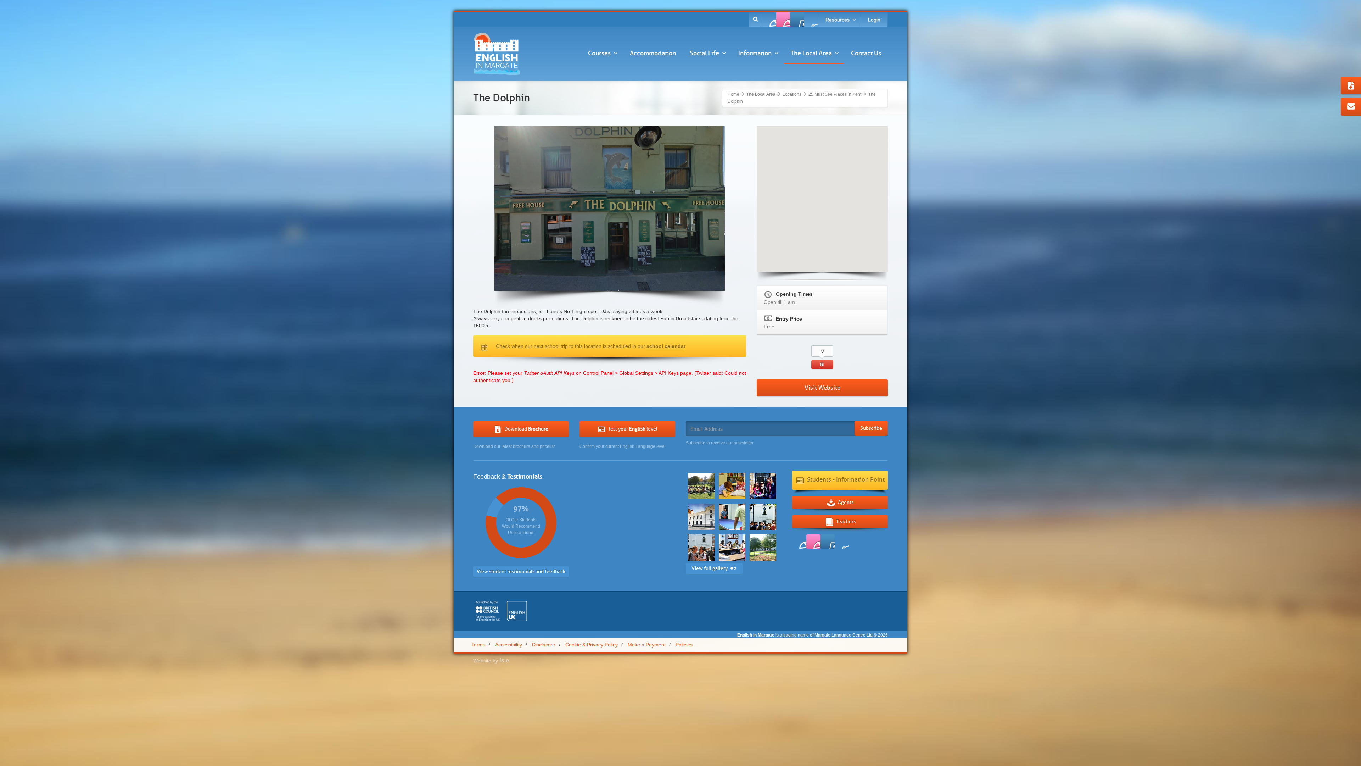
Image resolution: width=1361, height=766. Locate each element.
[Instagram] (811, 19)
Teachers (846, 521)
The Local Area (811, 53)
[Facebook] (769, 19)
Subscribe (871, 428)
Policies (684, 645)
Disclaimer (543, 645)
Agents (845, 502)
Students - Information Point (846, 479)
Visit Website (822, 388)
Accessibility (508, 645)
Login (874, 19)
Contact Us (866, 53)
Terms (478, 645)
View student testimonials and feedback (521, 571)
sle (505, 660)
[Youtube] (797, 19)
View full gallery (709, 568)
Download (526, 429)
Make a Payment (647, 645)
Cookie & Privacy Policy (591, 645)
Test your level (632, 429)
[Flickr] (783, 19)
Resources (837, 19)
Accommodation (653, 53)
